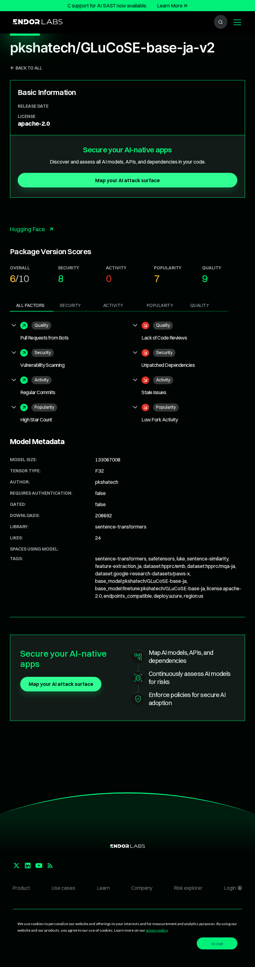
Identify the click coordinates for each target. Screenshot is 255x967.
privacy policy (157, 930)
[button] (236, 22)
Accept (217, 943)
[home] (38, 22)
